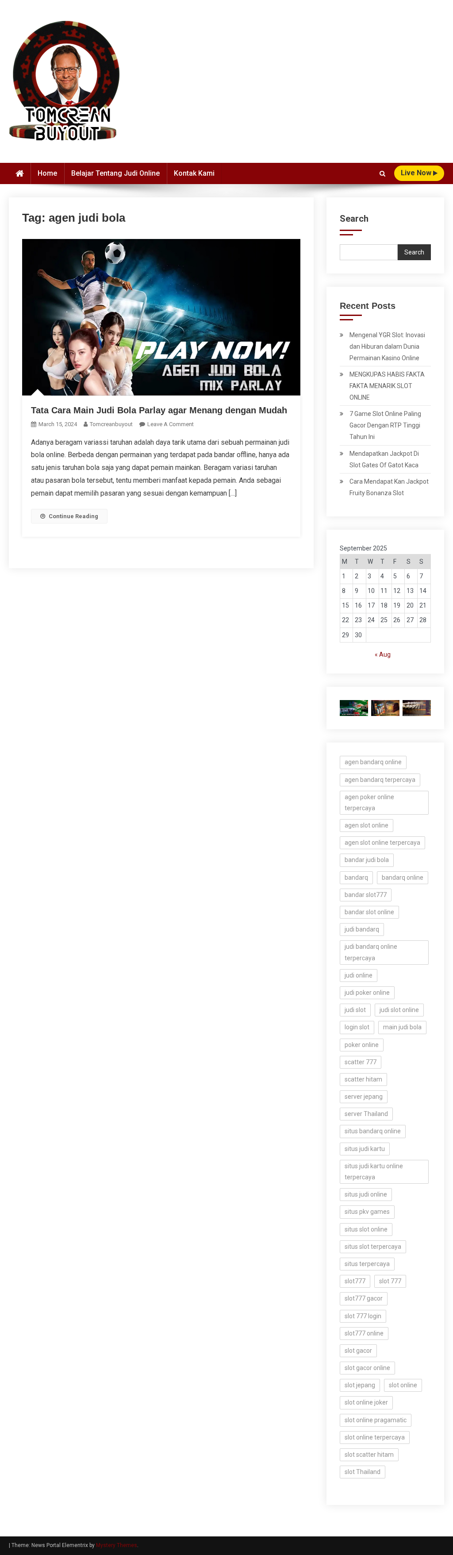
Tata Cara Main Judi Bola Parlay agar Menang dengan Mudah (159, 410)
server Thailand (366, 1113)
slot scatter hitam (369, 1454)
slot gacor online (367, 1367)
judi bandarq (362, 929)
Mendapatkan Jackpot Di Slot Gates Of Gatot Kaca (384, 459)
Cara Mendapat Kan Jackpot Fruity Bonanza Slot (389, 487)
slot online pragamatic (376, 1420)
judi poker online (367, 992)
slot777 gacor (364, 1298)
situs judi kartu (365, 1148)
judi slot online (399, 1009)
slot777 (355, 1281)
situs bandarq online (373, 1131)
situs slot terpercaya (373, 1246)
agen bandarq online (373, 762)
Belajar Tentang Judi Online (115, 173)
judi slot (355, 1009)
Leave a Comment (170, 424)
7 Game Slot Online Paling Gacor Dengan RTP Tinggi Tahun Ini (385, 425)
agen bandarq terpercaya (380, 779)
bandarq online (402, 877)
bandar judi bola (367, 859)
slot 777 (390, 1281)
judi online (358, 975)
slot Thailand (362, 1471)
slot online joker (366, 1402)
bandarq (356, 877)
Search (354, 218)
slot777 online (364, 1333)
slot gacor (358, 1350)
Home (47, 173)
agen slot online (366, 825)
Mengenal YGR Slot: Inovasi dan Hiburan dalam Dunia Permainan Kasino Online (387, 346)
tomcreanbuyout (111, 424)
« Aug (383, 654)
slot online (403, 1385)
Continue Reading (73, 516)
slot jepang (360, 1385)
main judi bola (402, 1027)
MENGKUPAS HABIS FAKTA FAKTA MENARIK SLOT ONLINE (387, 386)
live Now (417, 173)
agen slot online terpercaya (382, 842)
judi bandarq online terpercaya (371, 952)
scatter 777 (360, 1062)
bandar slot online (369, 912)
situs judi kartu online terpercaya (374, 1171)
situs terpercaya (367, 1263)
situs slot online (366, 1229)
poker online (362, 1044)
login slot (357, 1027)
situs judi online (366, 1194)
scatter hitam (363, 1079)
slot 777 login (363, 1316)
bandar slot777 (366, 894)
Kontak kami (194, 173)
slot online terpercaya (375, 1437)
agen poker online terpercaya (369, 802)
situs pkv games (367, 1211)
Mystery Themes (116, 1545)
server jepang (364, 1096)
